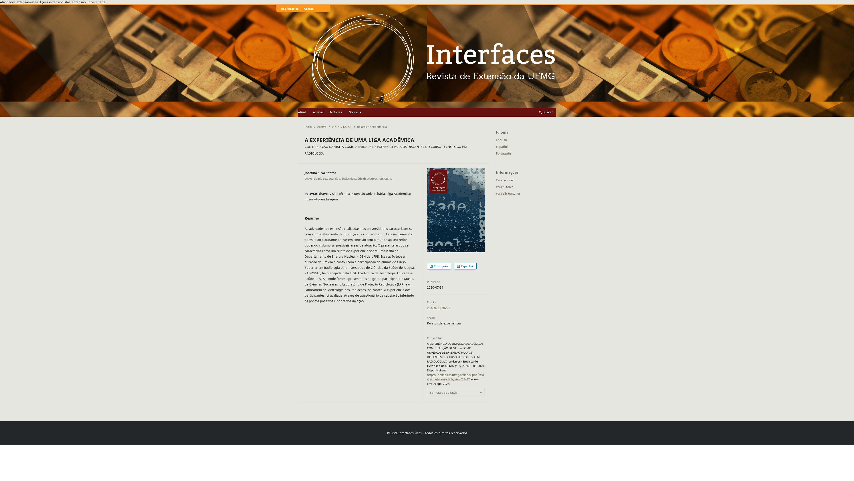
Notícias (336, 112)
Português (440, 266)
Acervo (318, 112)
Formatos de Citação (443, 393)
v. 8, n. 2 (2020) (342, 127)
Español (502, 147)
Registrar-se (290, 9)
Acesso (309, 9)
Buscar (547, 112)
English (501, 140)
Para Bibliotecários (508, 194)
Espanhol (467, 266)
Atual (302, 112)
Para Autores (504, 187)
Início (308, 127)
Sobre (354, 112)
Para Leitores (504, 180)
